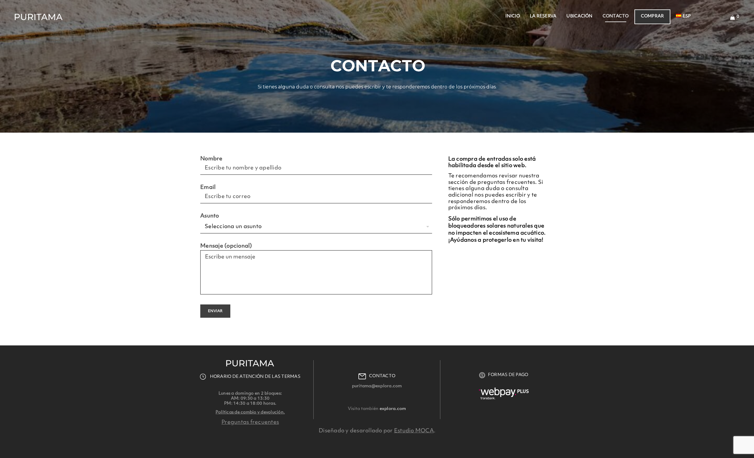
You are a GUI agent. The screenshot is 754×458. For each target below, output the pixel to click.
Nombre (211, 159)
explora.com (392, 409)
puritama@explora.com (377, 386)
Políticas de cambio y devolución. (250, 412)
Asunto (209, 216)
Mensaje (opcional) (226, 246)
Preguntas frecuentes (250, 422)
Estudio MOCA (414, 431)
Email (208, 187)
